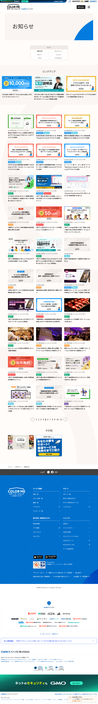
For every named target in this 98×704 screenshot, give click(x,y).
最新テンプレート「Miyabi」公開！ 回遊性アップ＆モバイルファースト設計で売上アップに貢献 (21, 408)
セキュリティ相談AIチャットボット (55, 659)
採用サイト (55, 634)
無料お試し (81, 7)
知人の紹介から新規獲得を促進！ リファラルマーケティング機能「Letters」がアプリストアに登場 (49, 167)
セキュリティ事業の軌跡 (69, 661)
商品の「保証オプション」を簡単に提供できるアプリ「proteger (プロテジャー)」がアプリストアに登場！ (21, 135)
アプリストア (58, 58)
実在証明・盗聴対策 (5, 661)
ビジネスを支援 (29, 699)
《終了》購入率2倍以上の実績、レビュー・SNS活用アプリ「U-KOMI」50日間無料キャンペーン (49, 198)
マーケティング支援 (46, 699)
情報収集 (60, 699)
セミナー (39, 55)
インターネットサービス (6, 699)
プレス (40, 58)
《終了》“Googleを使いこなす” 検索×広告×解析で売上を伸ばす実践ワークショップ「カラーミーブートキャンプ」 (77, 229)
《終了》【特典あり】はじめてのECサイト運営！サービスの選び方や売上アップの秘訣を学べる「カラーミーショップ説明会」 (49, 261)
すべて (49, 47)
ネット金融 (66, 699)
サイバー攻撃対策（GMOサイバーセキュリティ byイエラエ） (23, 661)
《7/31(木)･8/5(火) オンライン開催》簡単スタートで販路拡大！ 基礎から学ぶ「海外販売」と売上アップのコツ (21, 198)
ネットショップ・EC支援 (18, 699)
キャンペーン (58, 51)
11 (61, 419)
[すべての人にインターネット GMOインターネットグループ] (84, 1)
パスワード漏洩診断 (32, 659)
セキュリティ (37, 699)
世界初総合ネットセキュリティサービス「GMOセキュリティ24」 (13, 659)
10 (57, 419)
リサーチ (54, 699)
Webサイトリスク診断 (42, 659)
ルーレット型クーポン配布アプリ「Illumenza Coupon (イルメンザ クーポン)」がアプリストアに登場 (77, 167)
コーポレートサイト (45, 634)
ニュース (58, 55)
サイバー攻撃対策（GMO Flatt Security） (45, 661)
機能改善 (39, 51)
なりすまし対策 (59, 661)
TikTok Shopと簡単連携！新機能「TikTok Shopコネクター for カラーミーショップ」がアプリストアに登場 (21, 167)
